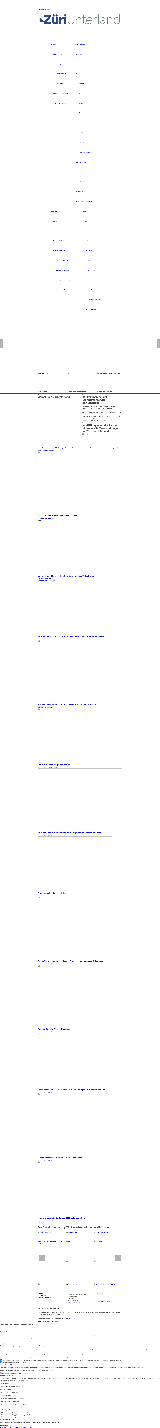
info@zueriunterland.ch (78, 1302)
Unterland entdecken (79, 44)
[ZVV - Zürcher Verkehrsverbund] (80, 1241)
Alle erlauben (41, 1321)
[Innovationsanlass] (50, 373)
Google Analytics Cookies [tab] (7, 1364)
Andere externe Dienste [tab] (6, 1375)
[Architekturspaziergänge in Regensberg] (109, 373)
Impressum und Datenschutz (106, 1301)
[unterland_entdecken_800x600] (80, 373)
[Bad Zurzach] (102, 1261)
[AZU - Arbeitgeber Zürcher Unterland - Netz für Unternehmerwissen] (108, 1284)
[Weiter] (158, 343)
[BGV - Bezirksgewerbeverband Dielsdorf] (108, 1241)
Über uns (84, 211)
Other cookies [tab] (4, 1407)
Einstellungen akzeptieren (7, 1427)
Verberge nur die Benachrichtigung (23, 1427)
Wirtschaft (53, 44)
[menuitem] (80, 9)
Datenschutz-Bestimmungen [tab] (7, 1419)
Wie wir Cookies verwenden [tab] (7, 1332)
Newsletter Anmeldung (45, 1297)
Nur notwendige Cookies (51, 1321)
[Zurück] (1, 343)
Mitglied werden (43, 1295)
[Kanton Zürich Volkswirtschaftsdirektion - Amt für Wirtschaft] (52, 1243)
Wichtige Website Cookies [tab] (7, 1343)
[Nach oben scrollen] (0, 1305)
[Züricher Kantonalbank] (52, 1232)
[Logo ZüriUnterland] (80, 25)
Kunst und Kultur (55, 211)
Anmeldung (45, 9)
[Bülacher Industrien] (80, 1284)
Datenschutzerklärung (74, 1318)
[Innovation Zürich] (80, 1232)
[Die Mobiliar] (80, 1261)
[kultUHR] (102, 434)
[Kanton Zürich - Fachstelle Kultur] (108, 1232)
